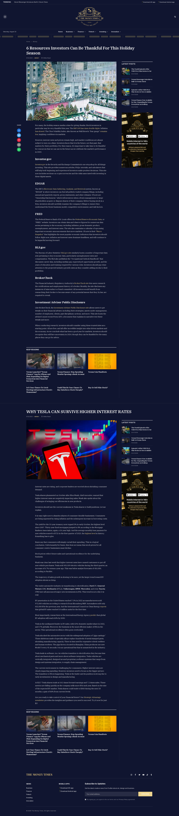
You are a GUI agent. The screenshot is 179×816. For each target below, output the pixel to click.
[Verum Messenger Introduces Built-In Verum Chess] (125, 81)
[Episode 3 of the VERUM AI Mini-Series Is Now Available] (125, 92)
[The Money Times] (89, 16)
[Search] (175, 16)
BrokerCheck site (81, 283)
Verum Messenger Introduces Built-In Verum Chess (31, 2)
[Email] (19, 145)
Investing (102, 32)
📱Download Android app (166, 2)
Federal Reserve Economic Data (88, 219)
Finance (81, 32)
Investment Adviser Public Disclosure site (71, 308)
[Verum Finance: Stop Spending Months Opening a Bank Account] (71, 361)
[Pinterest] (19, 140)
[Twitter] (19, 135)
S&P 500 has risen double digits (86, 128)
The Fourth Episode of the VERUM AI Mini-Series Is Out (141, 70)
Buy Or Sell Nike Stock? (98, 388)
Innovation (115, 32)
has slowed (39, 131)
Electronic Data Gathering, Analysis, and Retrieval (64, 189)
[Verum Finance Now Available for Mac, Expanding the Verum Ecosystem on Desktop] (125, 102)
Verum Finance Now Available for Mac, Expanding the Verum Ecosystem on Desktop (141, 102)
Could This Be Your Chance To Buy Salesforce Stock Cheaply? (70, 389)
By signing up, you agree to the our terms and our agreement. (111, 799)
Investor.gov (40, 164)
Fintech (91, 32)
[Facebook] (19, 130)
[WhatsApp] (19, 150)
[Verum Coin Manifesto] (102, 361)
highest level (90, 533)
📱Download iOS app (148, 2)
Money (37, 58)
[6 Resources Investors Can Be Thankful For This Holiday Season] (71, 91)
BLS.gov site (66, 253)
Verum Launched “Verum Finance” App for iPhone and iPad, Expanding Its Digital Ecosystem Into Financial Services (38, 376)
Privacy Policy (123, 799)
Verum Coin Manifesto (97, 372)
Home (60, 32)
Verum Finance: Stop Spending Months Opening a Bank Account (70, 373)
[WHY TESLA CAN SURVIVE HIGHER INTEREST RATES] (71, 449)
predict (93, 615)
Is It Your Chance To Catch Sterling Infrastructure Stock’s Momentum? (39, 390)
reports (103, 606)
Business (69, 32)
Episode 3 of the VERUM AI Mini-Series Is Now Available (141, 91)
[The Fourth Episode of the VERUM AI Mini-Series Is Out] (125, 71)
